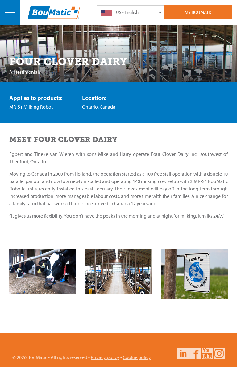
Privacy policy (105, 357)
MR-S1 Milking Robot (31, 107)
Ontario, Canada (98, 107)
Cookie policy (137, 357)
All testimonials (25, 72)
